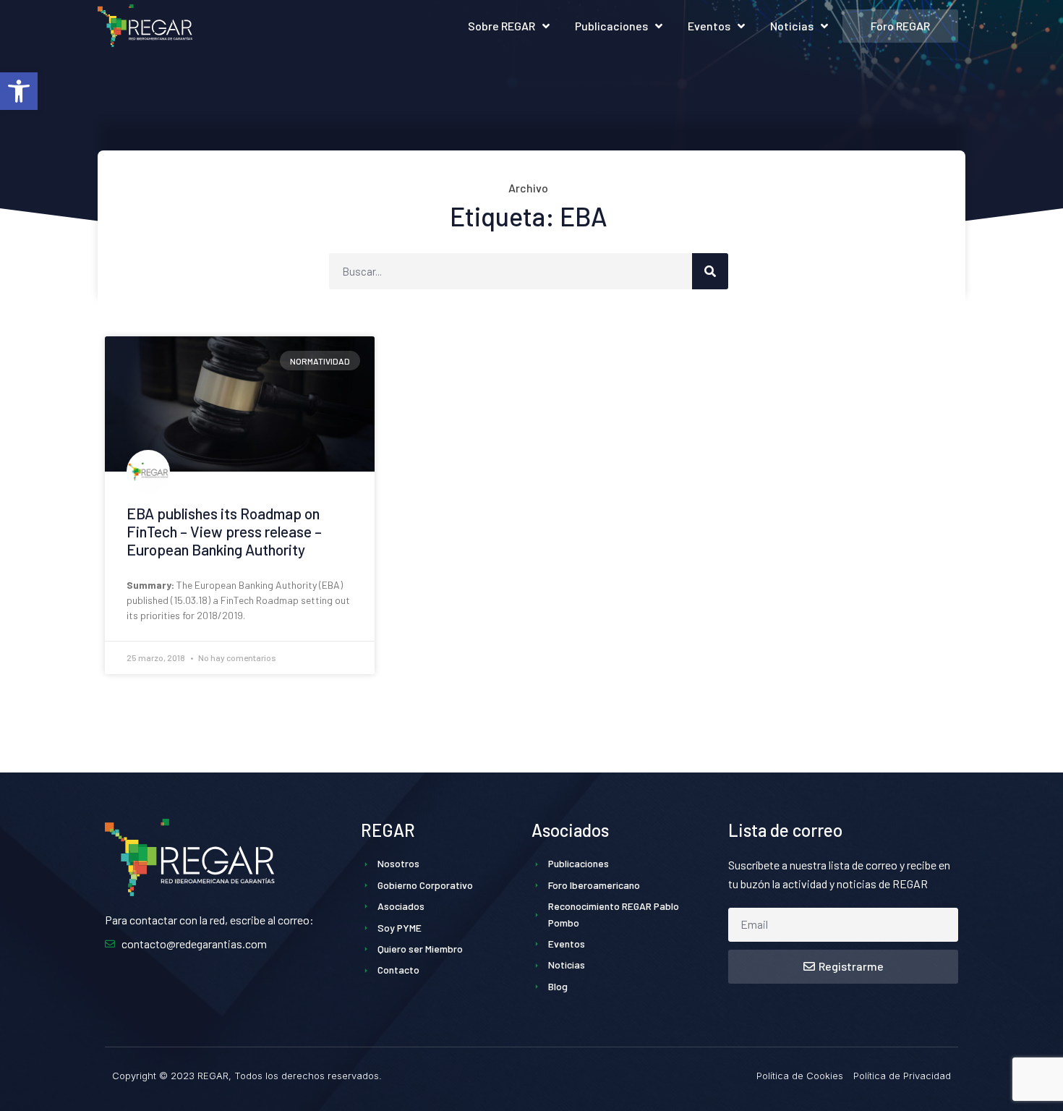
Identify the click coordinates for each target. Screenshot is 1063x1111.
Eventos (709, 26)
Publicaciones (611, 26)
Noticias (792, 26)
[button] (19, 91)
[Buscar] (710, 271)
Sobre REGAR (501, 26)
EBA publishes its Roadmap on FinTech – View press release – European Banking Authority (224, 531)
